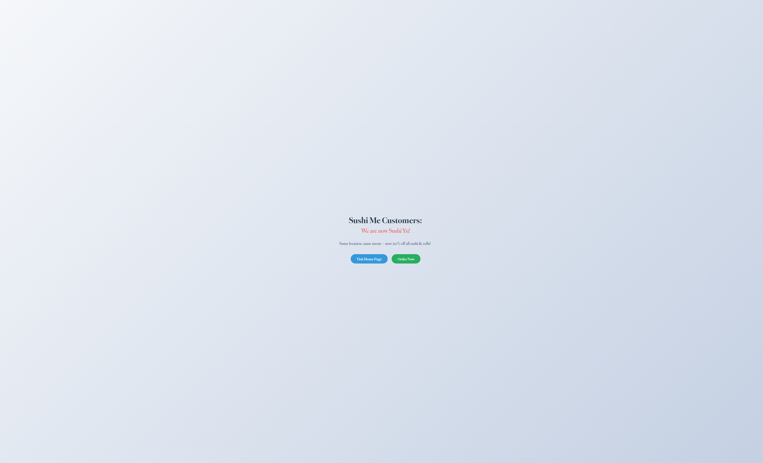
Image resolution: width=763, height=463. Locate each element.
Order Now (406, 259)
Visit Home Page (369, 259)
